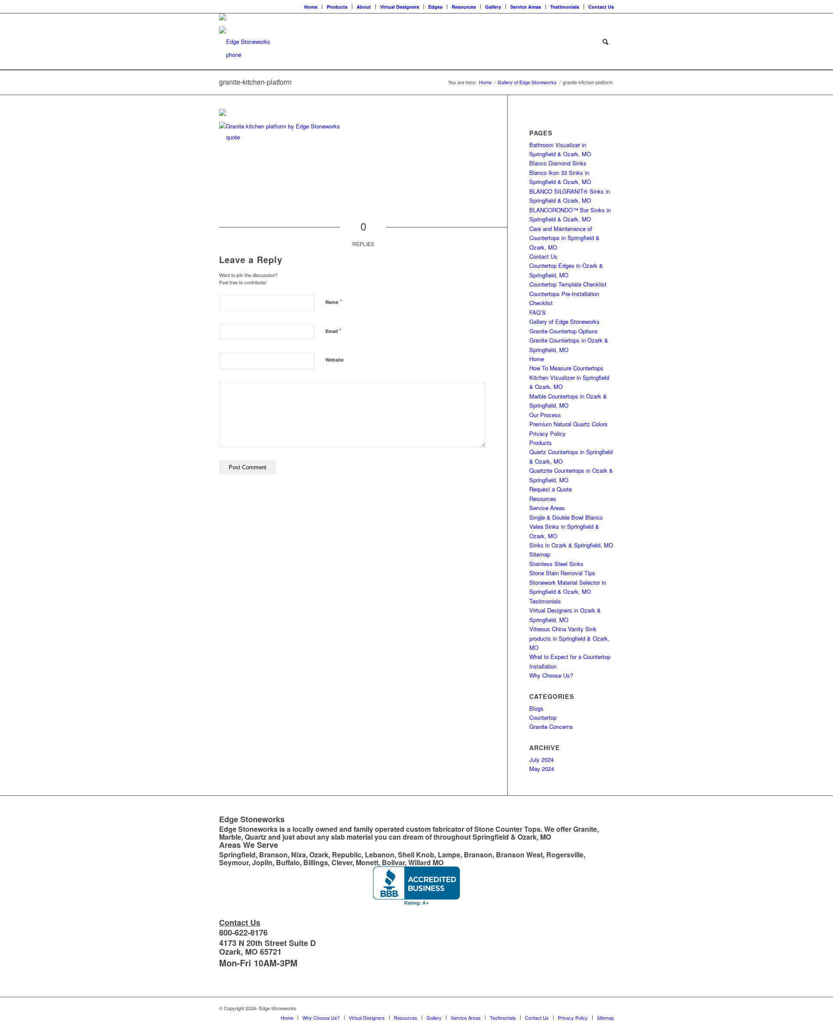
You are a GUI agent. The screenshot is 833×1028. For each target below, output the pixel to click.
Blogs (536, 708)
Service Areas (525, 6)
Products (337, 6)
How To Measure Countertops (566, 368)
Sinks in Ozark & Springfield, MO (571, 545)
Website (334, 359)
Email (333, 330)
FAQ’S (537, 312)
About (364, 6)
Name (333, 301)
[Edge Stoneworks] (244, 41)
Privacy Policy (547, 433)
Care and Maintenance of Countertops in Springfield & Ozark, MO (564, 237)
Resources (464, 6)
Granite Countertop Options (563, 331)
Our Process (545, 415)
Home (311, 6)
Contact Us (601, 6)
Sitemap (539, 554)
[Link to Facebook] (221, 6)
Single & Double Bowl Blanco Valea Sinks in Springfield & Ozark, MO (566, 526)
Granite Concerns (551, 726)
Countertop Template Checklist (568, 284)
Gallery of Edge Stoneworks (564, 321)
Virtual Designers (399, 6)
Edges (435, 6)
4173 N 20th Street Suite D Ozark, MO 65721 (267, 947)
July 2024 (541, 759)
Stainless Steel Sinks (556, 564)
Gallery (493, 6)
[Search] (605, 41)
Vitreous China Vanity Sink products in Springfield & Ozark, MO (569, 638)
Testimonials (564, 6)
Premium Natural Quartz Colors (568, 424)
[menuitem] (311, 6)
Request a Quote (550, 489)
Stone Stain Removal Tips (562, 573)
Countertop (543, 717)
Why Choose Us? (551, 675)
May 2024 (541, 768)
